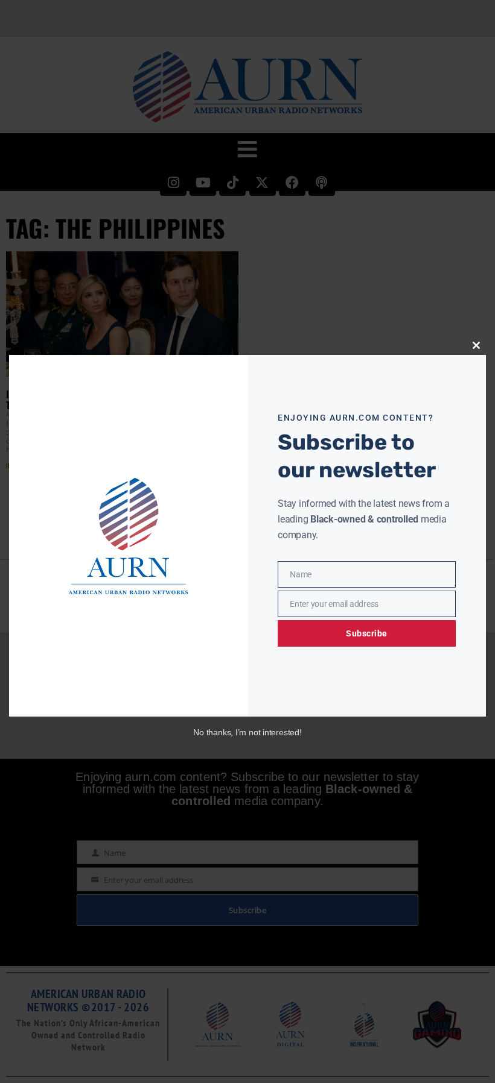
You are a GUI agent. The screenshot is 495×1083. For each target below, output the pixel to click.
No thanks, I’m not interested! (247, 732)
